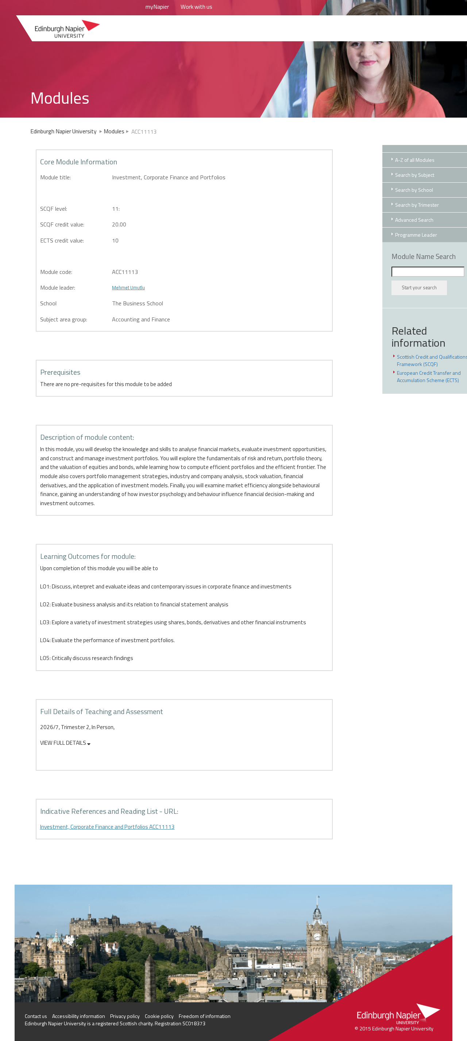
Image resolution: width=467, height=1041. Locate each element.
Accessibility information (78, 1016)
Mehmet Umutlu (128, 287)
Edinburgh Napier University (64, 131)
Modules (114, 131)
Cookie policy (159, 1016)
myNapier (157, 6)
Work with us (196, 6)
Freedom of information (205, 1016)
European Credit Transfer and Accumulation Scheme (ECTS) (429, 376)
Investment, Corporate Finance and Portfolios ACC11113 (107, 827)
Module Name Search (423, 256)
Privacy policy (125, 1016)
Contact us (36, 1016)
